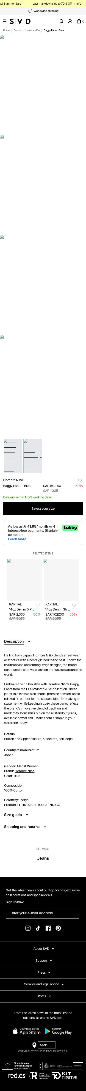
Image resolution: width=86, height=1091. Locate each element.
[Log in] (70, 21)
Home (6, 30)
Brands (18, 30)
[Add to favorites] (80, 480)
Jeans (43, 858)
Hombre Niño (32, 30)
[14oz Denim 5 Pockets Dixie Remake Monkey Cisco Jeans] (24, 580)
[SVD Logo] (20, 21)
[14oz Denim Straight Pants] (61, 580)
